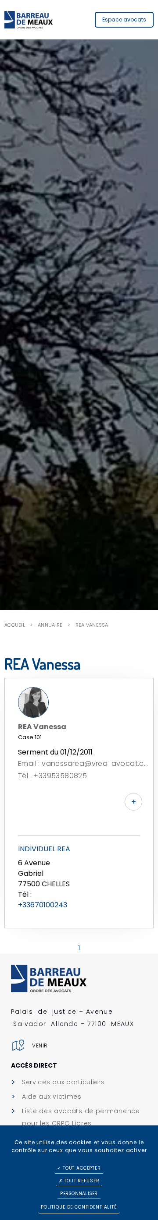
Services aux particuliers (63, 1082)
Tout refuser (80, 1181)
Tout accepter (81, 1168)
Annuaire (50, 624)
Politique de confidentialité (79, 1207)
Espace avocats (124, 19)
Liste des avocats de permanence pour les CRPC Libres (81, 1117)
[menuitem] (80, 1082)
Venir (40, 1045)
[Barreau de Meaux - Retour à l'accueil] (28, 20)
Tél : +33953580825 (52, 776)
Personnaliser (78, 1193)
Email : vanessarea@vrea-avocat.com (83, 763)
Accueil (14, 624)
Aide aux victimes (52, 1096)
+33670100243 (42, 905)
